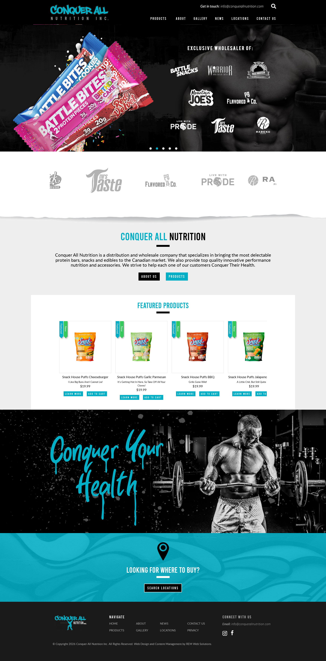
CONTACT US (266, 18)
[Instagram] (224, 633)
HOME (113, 623)
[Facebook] (231, 633)
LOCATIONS (240, 18)
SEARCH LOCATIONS (163, 588)
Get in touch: (210, 6)
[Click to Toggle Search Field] (273, 6)
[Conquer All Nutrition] (79, 12)
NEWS (219, 18)
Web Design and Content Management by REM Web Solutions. (173, 644)
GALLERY (201, 18)
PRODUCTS (158, 18)
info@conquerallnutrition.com (242, 6)
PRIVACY (193, 630)
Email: (226, 624)
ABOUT (181, 18)
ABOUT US (149, 276)
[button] (319, 88)
